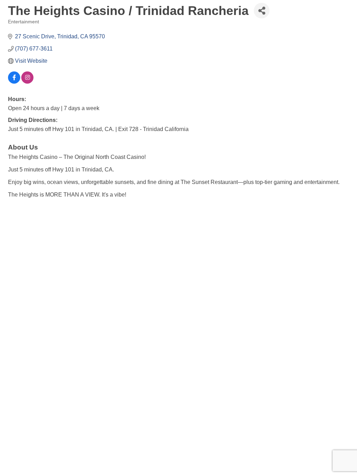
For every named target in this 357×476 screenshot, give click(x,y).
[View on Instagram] (27, 82)
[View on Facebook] (14, 82)
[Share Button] (261, 10)
